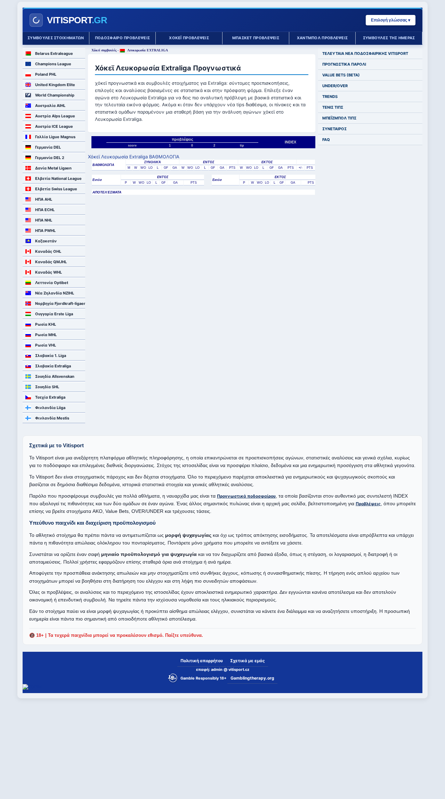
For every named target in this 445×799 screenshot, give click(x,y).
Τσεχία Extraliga (50, 397)
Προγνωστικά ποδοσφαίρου (246, 496)
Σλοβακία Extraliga (53, 366)
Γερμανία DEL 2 (49, 157)
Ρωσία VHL (45, 345)
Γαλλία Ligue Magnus (55, 136)
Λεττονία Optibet (51, 282)
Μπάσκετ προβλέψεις (255, 37)
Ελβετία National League (58, 178)
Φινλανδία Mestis (52, 418)
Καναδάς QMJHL (51, 261)
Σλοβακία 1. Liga (50, 355)
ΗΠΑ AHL (43, 199)
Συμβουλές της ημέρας (389, 37)
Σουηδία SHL (47, 386)
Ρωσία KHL (45, 324)
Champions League (53, 63)
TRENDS (330, 96)
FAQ (326, 139)
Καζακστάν (46, 241)
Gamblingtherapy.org (252, 678)
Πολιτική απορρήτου (201, 660)
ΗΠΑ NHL (43, 220)
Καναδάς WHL (48, 272)
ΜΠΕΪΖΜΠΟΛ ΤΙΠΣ (339, 118)
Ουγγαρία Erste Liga (54, 313)
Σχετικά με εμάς (247, 660)
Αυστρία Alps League (55, 116)
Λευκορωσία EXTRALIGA (147, 50)
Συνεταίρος (334, 128)
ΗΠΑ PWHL (45, 230)
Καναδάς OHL (48, 251)
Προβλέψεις (368, 503)
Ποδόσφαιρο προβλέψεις (122, 37)
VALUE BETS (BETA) (341, 75)
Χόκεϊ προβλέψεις (189, 37)
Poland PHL (45, 74)
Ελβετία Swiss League (56, 188)
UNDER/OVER (335, 85)
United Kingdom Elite (55, 84)
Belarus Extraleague (54, 53)
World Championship (54, 95)
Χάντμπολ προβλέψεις (322, 37)
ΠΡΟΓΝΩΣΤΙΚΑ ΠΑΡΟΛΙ (344, 64)
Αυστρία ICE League (54, 126)
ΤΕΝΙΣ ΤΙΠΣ (332, 107)
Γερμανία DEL (48, 147)
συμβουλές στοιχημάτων (55, 37)
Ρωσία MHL (46, 334)
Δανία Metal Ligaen (53, 168)
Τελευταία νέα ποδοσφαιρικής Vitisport (365, 53)
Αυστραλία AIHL (50, 105)
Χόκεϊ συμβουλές (103, 50)
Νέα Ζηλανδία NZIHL (54, 293)
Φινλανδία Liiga (50, 407)
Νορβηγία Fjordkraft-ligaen (60, 303)
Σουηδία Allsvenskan (54, 376)
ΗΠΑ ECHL (45, 209)
